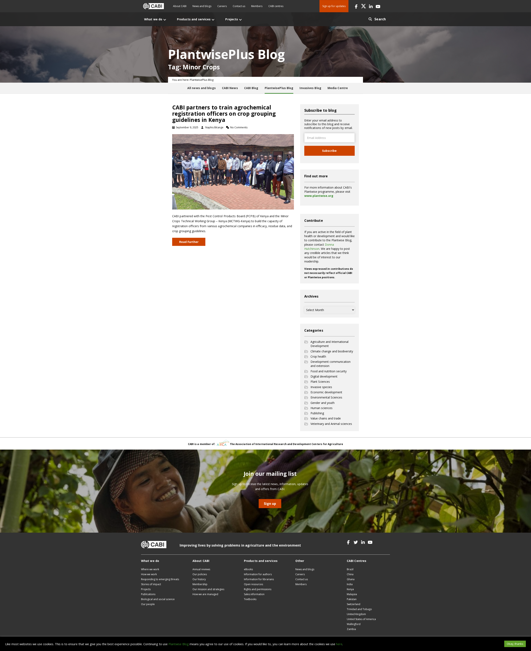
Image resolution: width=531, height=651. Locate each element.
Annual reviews (201, 569)
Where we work (150, 569)
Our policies (199, 574)
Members (256, 6)
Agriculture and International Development (329, 344)
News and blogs (201, 6)
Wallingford (353, 624)
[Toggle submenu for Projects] (240, 19)
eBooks (248, 569)
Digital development (324, 376)
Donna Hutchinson (319, 247)
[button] (356, 6)
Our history (199, 579)
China (350, 574)
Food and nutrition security (329, 371)
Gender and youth (323, 403)
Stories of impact (151, 584)
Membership (199, 584)
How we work (149, 574)
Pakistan (352, 599)
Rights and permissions (257, 589)
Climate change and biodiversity (332, 351)
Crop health (318, 356)
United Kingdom (356, 614)
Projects (146, 589)
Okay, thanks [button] (515, 644)
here (339, 644)
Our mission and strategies (208, 589)
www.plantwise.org (318, 196)
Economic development (326, 392)
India (350, 584)
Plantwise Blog (178, 644)
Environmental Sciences (326, 397)
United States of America (361, 619)
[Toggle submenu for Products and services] (213, 19)
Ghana (350, 579)
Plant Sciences (320, 382)
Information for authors (258, 574)
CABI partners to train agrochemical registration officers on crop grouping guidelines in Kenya (224, 114)
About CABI (179, 6)
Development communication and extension (331, 364)
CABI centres (275, 6)
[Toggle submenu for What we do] (164, 19)
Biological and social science (158, 599)
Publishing (317, 413)
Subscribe (329, 151)
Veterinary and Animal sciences (331, 424)
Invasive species (321, 387)
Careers (222, 6)
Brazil (350, 569)
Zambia (351, 629)
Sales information (254, 594)
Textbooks (250, 599)
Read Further (189, 242)
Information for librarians (259, 579)
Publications (148, 594)
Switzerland (353, 604)
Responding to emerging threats (160, 579)
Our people (148, 604)
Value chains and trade (326, 418)
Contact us (239, 6)
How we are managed (205, 594)
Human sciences (321, 408)
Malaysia (352, 594)
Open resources (253, 584)
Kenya (350, 589)
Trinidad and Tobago (359, 609)
